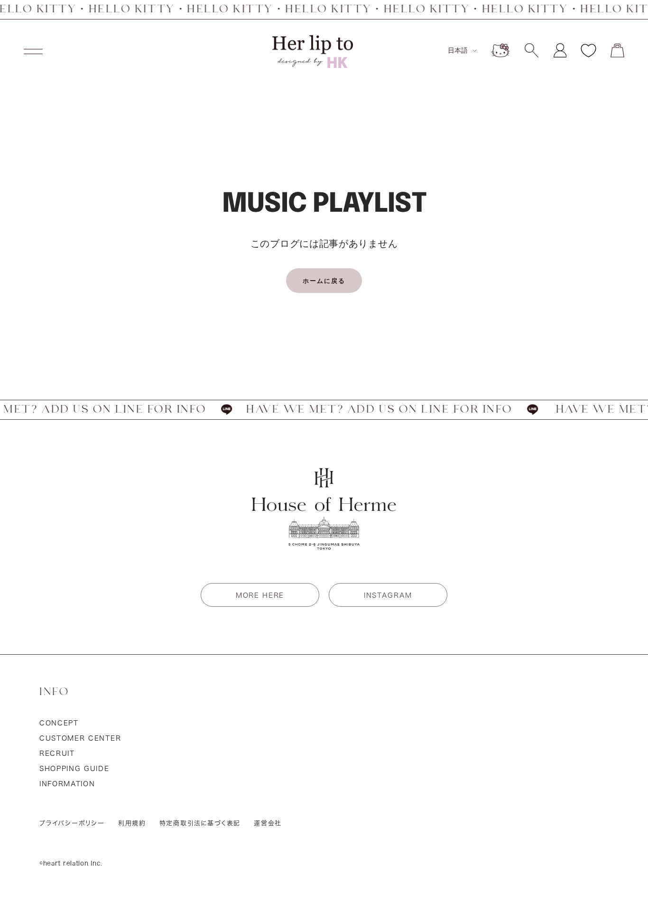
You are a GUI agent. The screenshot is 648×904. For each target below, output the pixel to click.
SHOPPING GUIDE (74, 768)
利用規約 (132, 823)
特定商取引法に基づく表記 (200, 823)
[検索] (531, 50)
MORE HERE (260, 595)
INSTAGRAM (388, 595)
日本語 (458, 50)
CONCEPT (59, 723)
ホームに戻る (324, 280)
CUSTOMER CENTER (80, 738)
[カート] (617, 50)
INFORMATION (67, 784)
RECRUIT (57, 753)
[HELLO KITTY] (500, 50)
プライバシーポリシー (72, 823)
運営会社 (268, 823)
